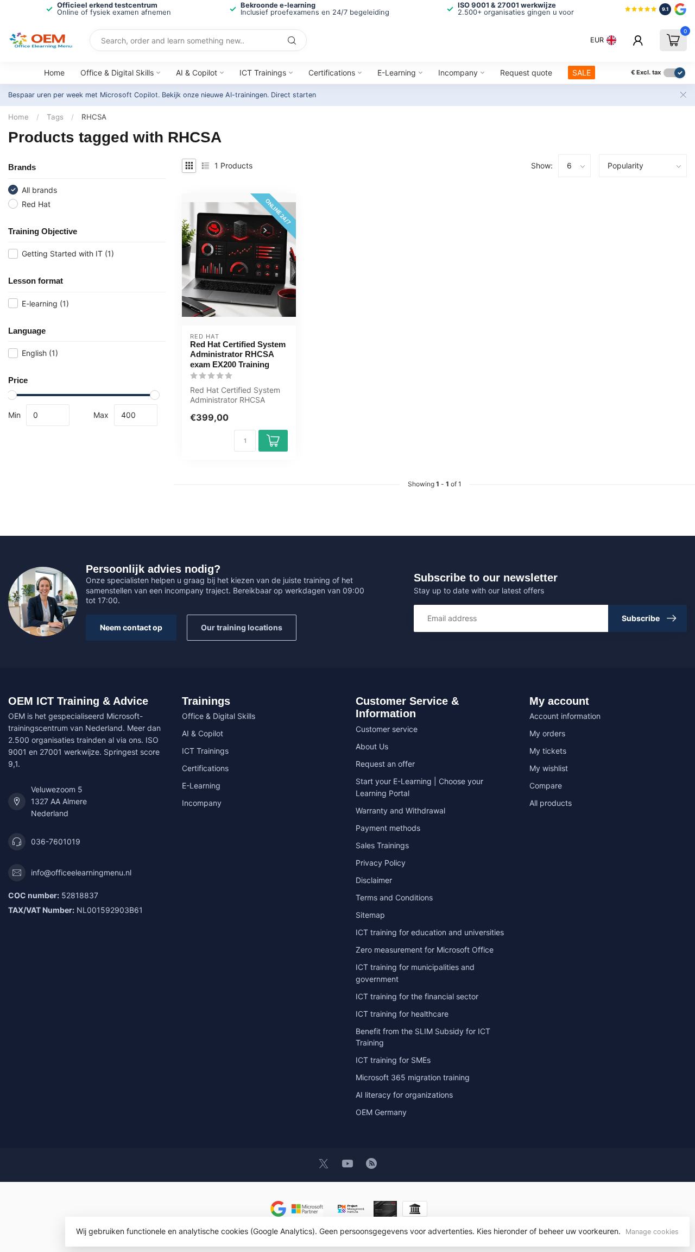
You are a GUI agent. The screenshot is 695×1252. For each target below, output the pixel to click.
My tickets (547, 750)
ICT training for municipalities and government (415, 973)
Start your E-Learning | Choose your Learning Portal (419, 787)
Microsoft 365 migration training (413, 1077)
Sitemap (370, 914)
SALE (581, 72)
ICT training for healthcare (402, 1013)
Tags (55, 116)
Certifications (331, 72)
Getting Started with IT (68, 253)
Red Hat (36, 204)
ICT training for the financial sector (417, 996)
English (40, 353)
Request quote (526, 72)
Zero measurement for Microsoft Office (425, 949)
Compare (545, 785)
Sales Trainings (382, 845)
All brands (39, 190)
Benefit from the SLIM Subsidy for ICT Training (423, 1037)
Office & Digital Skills (117, 72)
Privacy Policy (381, 862)
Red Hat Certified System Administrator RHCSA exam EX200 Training (238, 354)
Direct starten (293, 95)
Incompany (458, 72)
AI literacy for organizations (404, 1094)
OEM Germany (381, 1112)
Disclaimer (374, 880)
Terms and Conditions (394, 897)
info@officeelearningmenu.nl (81, 872)
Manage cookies (652, 1232)
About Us (372, 746)
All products (550, 802)
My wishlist (548, 768)
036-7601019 (55, 841)
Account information (565, 716)
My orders (547, 733)
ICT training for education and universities (430, 932)
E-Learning (396, 72)
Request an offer (385, 763)
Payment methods (388, 827)
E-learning (45, 303)
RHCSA (93, 116)
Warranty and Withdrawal (400, 810)
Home (54, 72)
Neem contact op (131, 627)
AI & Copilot (196, 72)
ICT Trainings (262, 72)
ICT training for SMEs (393, 1060)
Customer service (387, 729)
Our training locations (241, 627)
